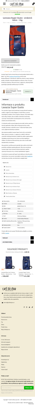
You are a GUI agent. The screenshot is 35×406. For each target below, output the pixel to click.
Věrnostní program (5, 342)
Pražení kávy (4, 327)
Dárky (2, 324)
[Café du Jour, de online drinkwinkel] (17, 4)
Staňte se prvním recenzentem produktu (11, 65)
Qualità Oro (29, 156)
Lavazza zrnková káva (14, 76)
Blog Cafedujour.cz (5, 329)
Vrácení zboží (4, 369)
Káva (8, 22)
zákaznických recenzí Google (25, 12)
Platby (2, 364)
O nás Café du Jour (5, 339)
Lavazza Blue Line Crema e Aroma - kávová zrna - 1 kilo (8, 273)
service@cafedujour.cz (9, 302)
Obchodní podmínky (28, 402)
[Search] (4, 9)
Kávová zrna (4, 319)
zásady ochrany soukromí (28, 390)
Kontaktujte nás (5, 359)
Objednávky (4, 362)
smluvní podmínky (8, 393)
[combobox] (17, 9)
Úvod (4, 22)
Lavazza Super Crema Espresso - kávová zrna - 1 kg (26, 273)
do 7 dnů (18, 69)
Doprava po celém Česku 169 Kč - (18, 1)
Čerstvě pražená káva (6, 317)
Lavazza (13, 22)
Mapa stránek (4, 349)
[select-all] (26, 252)
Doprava (3, 367)
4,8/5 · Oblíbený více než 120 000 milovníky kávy (17, 71)
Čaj (2, 322)
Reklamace (31, 404)
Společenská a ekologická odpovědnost (10, 347)
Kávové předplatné (5, 344)
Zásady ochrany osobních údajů (15, 402)
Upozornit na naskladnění (10, 61)
